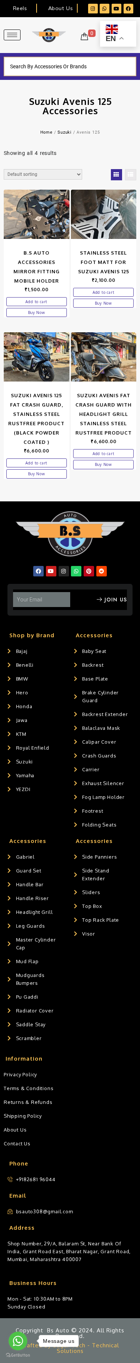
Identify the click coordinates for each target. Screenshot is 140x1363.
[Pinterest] (89, 571)
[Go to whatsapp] (18, 1341)
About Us (60, 8)
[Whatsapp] (104, 8)
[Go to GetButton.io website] (18, 1355)
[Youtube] (116, 8)
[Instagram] (93, 8)
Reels (20, 8)
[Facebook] (128, 8)
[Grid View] (116, 174)
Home (46, 132)
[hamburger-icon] (12, 34)
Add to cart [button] (36, 301)
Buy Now (36, 312)
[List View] (130, 174)
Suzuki (64, 132)
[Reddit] (101, 571)
